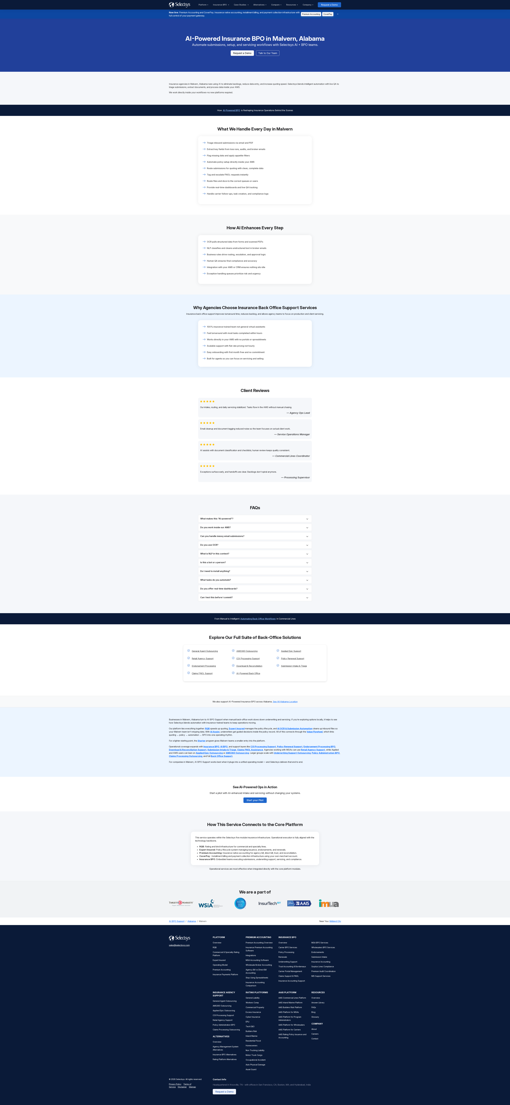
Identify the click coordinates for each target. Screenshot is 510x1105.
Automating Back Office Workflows (258, 618)
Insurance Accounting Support (292, 981)
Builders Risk (251, 1031)
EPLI (247, 1022)
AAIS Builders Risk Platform (290, 1007)
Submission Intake (319, 957)
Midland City (335, 921)
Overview (217, 942)
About (314, 1029)
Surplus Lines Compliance (322, 966)
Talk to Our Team (267, 53)
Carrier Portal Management (290, 971)
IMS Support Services (320, 976)
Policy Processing (286, 952)
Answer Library (317, 1002)
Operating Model (220, 965)
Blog (313, 1012)
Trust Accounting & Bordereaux (292, 966)
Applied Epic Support (291, 651)
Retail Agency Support (202, 658)
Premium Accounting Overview (259, 942)
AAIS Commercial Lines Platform (292, 998)
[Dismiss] (338, 14)
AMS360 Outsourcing (247, 651)
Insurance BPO (220, 5)
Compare (275, 5)
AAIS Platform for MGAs (289, 1012)
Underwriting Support (288, 962)
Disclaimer (182, 1087)
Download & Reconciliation (249, 666)
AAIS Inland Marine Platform (290, 1002)
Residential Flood (253, 1041)
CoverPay (327, 14)
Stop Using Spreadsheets (257, 978)
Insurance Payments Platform (225, 974)
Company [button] (307, 5)
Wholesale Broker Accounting (259, 965)
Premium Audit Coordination (323, 971)
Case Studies (240, 5)
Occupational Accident (255, 1060)
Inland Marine (251, 1036)
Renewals (283, 957)
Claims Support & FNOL (289, 976)
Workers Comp (252, 1002)
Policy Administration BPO (224, 1025)
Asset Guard (251, 1069)
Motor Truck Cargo (254, 1055)
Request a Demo (329, 4)
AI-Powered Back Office (248, 673)
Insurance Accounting (320, 962)
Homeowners (251, 1045)
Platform (202, 5)
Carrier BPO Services (288, 947)
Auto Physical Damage (255, 1064)
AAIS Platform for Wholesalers (292, 1025)
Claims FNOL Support (202, 673)
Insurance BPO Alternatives (224, 1054)
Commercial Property (255, 1007)
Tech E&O (250, 1026)
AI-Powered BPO (231, 110)
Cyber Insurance (253, 1017)
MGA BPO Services (319, 942)
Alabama (191, 921)
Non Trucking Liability (255, 1050)
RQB (215, 947)
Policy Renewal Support (292, 658)
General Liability (253, 998)
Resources (291, 5)
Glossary (315, 1017)
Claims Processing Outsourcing (226, 1029)
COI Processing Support (248, 658)
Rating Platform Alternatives (225, 1059)
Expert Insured (219, 960)
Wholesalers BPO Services (323, 947)
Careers (314, 1034)
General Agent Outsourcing (205, 651)
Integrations (251, 955)
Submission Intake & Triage (294, 666)
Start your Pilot (255, 800)
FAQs (313, 1007)
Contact (314, 1039)
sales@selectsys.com (179, 945)
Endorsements (317, 952)
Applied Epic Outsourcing (224, 1010)
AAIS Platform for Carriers (290, 1029)
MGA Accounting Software (257, 960)
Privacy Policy (175, 1084)
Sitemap (192, 1087)
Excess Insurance (253, 1012)
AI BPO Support (176, 921)
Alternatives (259, 5)
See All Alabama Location (285, 701)
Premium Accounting (311, 14)
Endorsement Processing (204, 666)
